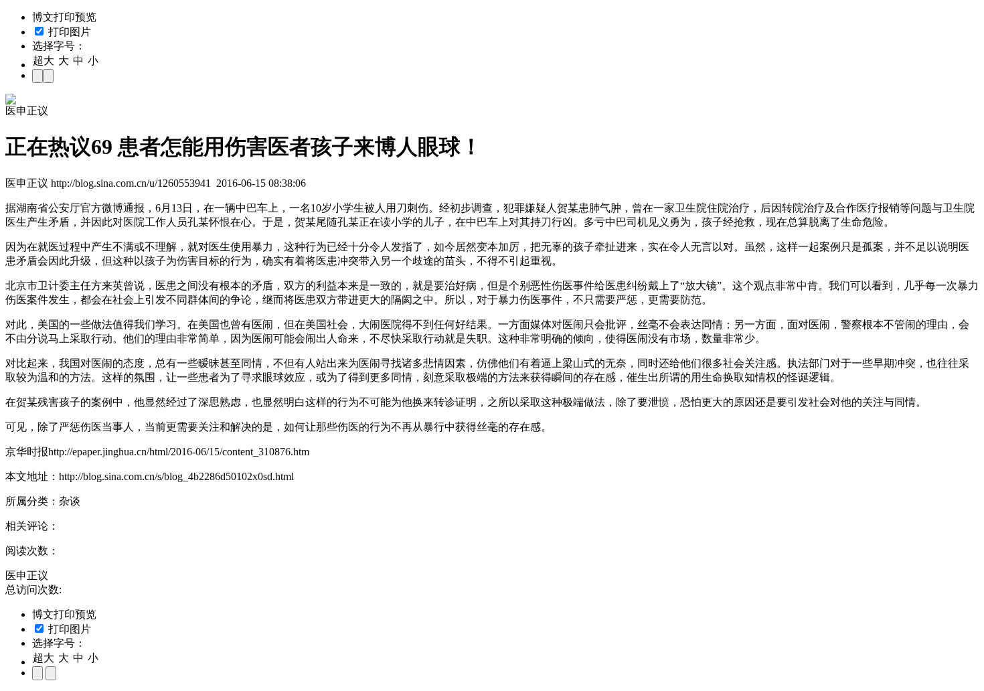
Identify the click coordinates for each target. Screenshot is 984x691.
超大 (43, 60)
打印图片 (68, 31)
